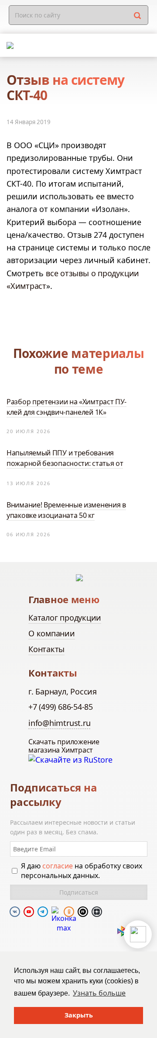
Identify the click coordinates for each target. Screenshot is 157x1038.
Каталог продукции (64, 617)
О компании (51, 633)
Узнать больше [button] (99, 993)
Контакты (46, 649)
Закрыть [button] (79, 1015)
